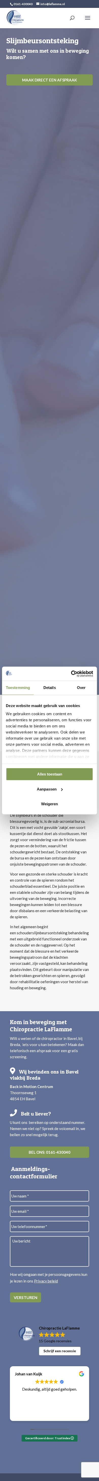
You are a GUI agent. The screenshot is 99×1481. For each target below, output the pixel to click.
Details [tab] (49, 687)
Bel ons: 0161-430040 (49, 1152)
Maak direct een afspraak (49, 80)
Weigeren (49, 804)
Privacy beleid (46, 1281)
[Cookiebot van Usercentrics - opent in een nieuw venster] (71, 673)
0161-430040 (22, 4)
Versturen (25, 1297)
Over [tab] (81, 687)
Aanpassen (47, 789)
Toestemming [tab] (18, 687)
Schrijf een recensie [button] (59, 1351)
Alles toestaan (49, 774)
